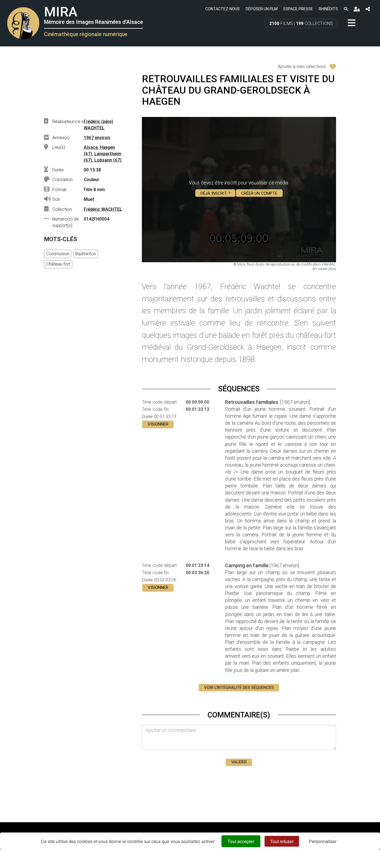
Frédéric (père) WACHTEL (98, 125)
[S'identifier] (356, 9)
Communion (57, 253)
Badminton (85, 253)
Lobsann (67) (108, 160)
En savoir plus (324, 269)
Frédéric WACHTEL (103, 209)
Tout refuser (281, 841)
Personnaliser (322, 841)
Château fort (58, 264)
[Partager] (368, 9)
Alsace (91, 147)
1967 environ (97, 137)
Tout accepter (241, 841)
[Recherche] (346, 9)
